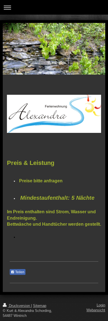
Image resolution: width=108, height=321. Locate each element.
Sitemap (39, 306)
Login (101, 305)
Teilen (19, 272)
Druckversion (19, 306)
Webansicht (95, 310)
